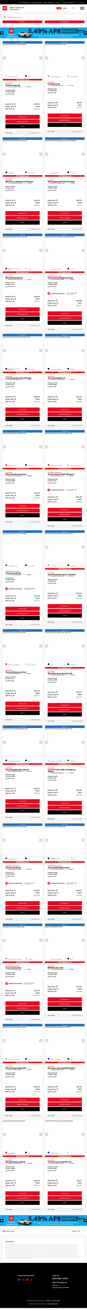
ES (66, 8)
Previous (1, 32)
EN (60, 8)
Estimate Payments (22, 121)
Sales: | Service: (70, 2)
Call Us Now (8, 133)
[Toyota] (5, 8)
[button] (41, 58)
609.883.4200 (36, 133)
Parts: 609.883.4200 (49, 2)
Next (85, 32)
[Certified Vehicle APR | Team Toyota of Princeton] (43, 32)
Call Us (22, 126)
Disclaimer (80, 31)
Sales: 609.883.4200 (23, 2)
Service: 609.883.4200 (36, 2)
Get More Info (22, 117)
